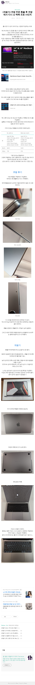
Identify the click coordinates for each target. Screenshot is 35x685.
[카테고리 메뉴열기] (32, 2)
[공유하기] (7, 616)
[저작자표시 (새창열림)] (19, 616)
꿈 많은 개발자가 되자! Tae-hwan (13, 656)
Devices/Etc (17, 9)
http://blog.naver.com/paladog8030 (11, 589)
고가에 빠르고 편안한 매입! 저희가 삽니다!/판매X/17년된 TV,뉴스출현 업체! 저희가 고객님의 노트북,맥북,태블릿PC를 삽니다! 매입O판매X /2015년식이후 (12, 595)
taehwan (7, 1)
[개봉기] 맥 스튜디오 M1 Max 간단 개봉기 (10, 638)
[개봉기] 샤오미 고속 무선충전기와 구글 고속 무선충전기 (10, 633)
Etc (7, 625)
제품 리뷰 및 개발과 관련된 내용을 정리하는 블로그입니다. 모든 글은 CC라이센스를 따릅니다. (14, 660)
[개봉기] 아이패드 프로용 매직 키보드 (10, 630)
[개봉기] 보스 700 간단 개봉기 (9, 628)
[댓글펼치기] (5, 650)
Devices (3, 625)
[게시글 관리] (9, 616)
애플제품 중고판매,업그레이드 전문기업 (12, 607)
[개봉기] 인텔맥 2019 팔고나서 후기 (10, 635)
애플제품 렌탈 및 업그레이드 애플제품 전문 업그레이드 (12, 604)
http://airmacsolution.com (9, 601)
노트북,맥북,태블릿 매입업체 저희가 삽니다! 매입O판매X (12, 592)
